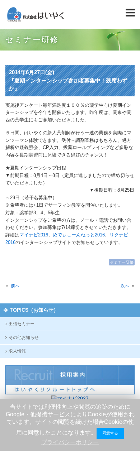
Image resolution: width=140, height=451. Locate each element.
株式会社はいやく (35, 14)
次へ (125, 285)
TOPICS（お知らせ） (34, 310)
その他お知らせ (24, 337)
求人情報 (17, 351)
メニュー (131, 12)
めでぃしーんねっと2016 (79, 235)
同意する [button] (110, 433)
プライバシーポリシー (70, 442)
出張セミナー (21, 323)
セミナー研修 (122, 262)
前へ (15, 285)
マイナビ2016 (33, 235)
